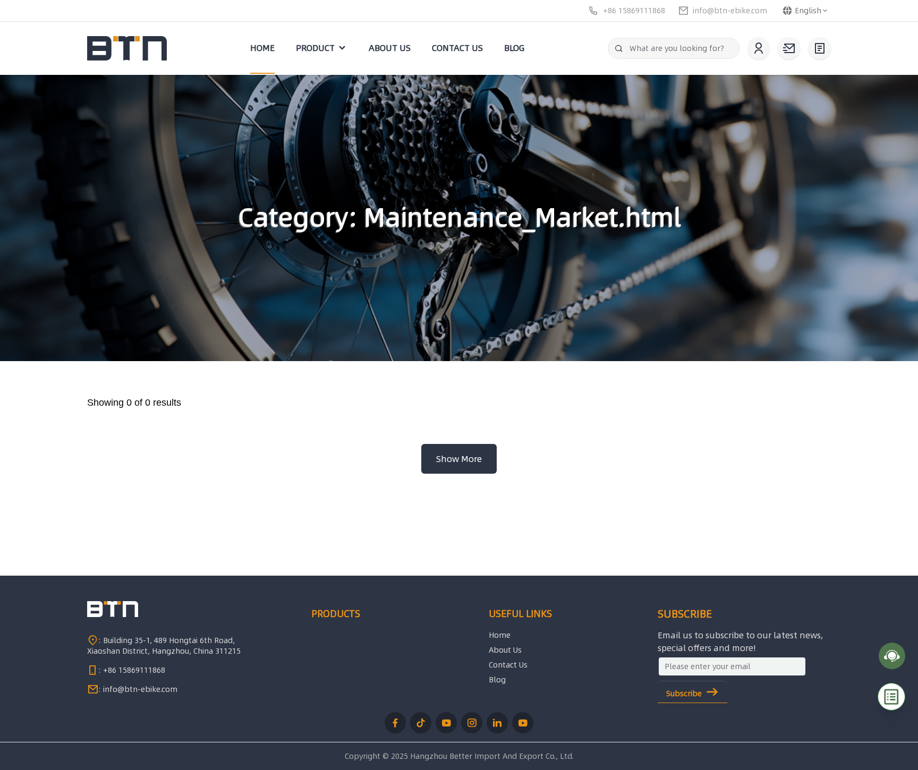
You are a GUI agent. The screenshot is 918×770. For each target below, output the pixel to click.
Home (500, 635)
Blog (497, 679)
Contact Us (508, 665)
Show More (459, 459)
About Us (505, 650)
